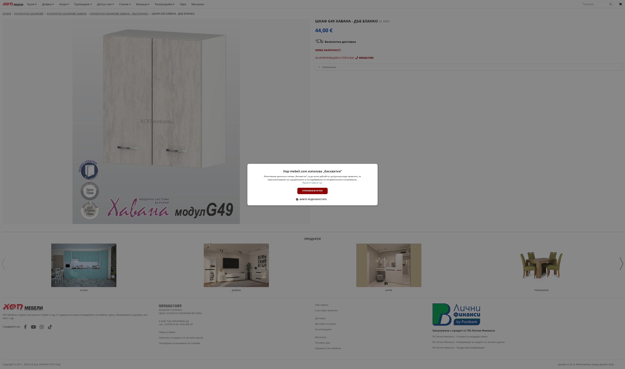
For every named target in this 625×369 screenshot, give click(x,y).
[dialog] (312, 184)
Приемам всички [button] (312, 190)
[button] (312, 199)
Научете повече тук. (312, 182)
